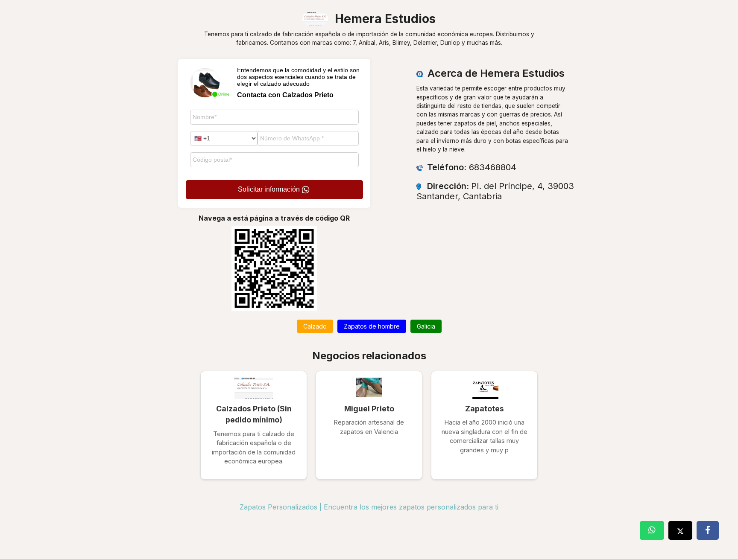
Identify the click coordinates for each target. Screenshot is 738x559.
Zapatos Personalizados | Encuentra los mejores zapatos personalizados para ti (369, 507)
